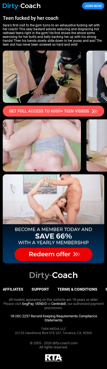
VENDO (41, 304)
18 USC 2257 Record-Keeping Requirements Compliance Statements (53, 318)
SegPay (27, 304)
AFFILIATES (13, 289)
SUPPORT (40, 289)
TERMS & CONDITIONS (77, 289)
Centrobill (58, 304)
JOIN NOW (93, 6)
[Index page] (36, 5)
